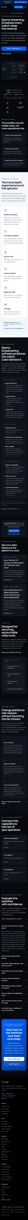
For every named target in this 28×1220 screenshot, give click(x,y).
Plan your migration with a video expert (14, 802)
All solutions (5, 1159)
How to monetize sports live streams (12, 918)
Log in (3, 1197)
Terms (8, 1212)
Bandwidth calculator (7, 1126)
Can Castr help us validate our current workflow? (14, 1009)
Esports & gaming (6, 1151)
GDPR (12, 1212)
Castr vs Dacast (6, 1174)
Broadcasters (5, 1139)
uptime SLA (19, 94)
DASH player (5, 1124)
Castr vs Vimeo (5, 1172)
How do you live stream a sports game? (14, 927)
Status (8, 1215)
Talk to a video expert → (14, 534)
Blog (3, 1189)
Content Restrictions (19, 1212)
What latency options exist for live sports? (14, 987)
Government (5, 1156)
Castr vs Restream (6, 1166)
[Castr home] (4, 7)
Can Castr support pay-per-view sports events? (14, 964)
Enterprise (4, 1144)
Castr (3, 13)
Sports (3, 1146)
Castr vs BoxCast (6, 1179)
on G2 (8, 94)
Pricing (3, 1192)
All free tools (5, 1131)
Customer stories (6, 1187)
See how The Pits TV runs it (11, 509)
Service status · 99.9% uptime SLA (13, 1207)
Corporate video (6, 1141)
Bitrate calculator (6, 1129)
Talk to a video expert (20, 2)
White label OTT (6, 1111)
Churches (4, 1149)
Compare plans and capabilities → (14, 328)
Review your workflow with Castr (12, 652)
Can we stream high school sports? (14, 957)
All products (5, 1114)
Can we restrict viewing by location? (14, 979)
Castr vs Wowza (6, 1169)
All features (4, 1194)
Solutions (8, 13)
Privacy (3, 1212)
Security (3, 1215)
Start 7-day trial (18, 7)
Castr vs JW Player (6, 1177)
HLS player (4, 1121)
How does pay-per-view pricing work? (14, 972)
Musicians (4, 1154)
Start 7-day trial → (6, 1199)
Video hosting (5, 1108)
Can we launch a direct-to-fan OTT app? (14, 1002)
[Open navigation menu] (25, 7)
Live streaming (5, 1106)
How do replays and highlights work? (14, 994)
